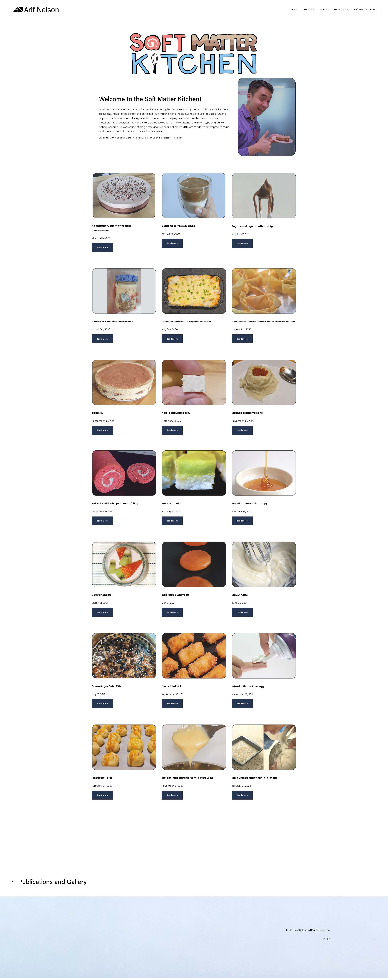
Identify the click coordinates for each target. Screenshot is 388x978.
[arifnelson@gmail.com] (328, 938)
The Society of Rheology (170, 137)
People (324, 9)
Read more (102, 247)
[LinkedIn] (324, 938)
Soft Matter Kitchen (365, 9)
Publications (341, 9)
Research (309, 9)
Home (294, 9)
